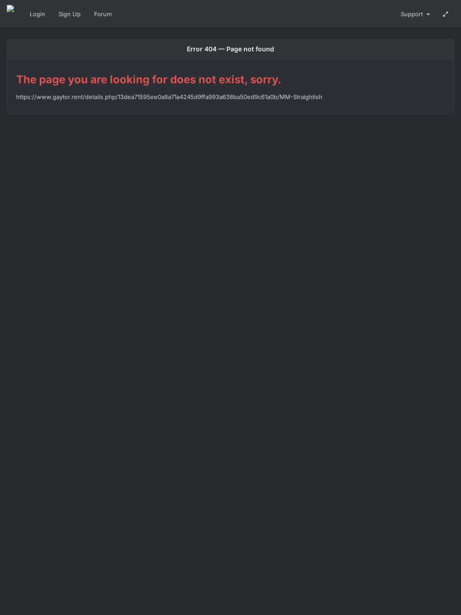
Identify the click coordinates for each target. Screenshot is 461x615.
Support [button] (413, 14)
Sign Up (70, 14)
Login (37, 14)
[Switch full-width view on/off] (445, 14)
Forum (103, 14)
